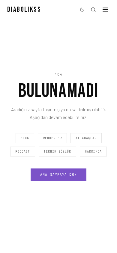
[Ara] (93, 9)
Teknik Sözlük (57, 151)
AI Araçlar (86, 138)
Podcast (22, 151)
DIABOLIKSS (24, 9)
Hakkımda (93, 151)
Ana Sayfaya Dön (58, 174)
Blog (25, 138)
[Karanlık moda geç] (82, 9)
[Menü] (105, 9)
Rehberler (52, 138)
